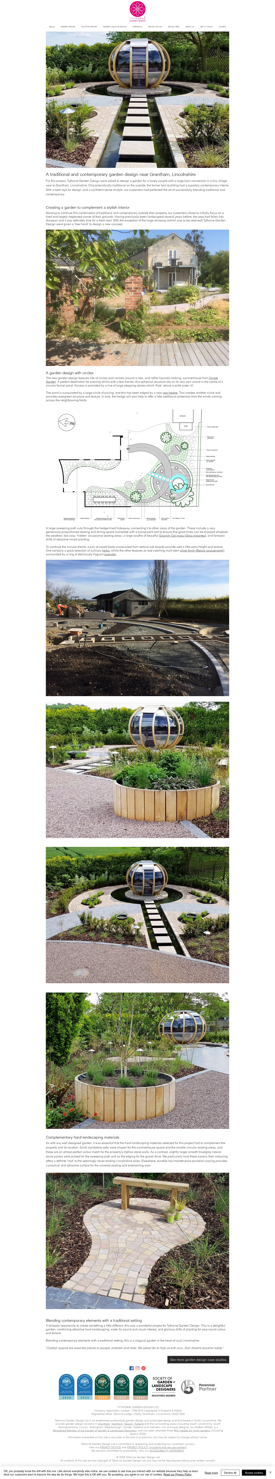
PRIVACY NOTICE (110, 1447)
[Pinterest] (143, 1368)
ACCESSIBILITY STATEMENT (166, 1450)
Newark (128, 1423)
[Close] (270, 1472)
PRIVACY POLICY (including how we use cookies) (157, 1447)
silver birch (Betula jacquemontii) (202, 550)
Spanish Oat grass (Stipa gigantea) (182, 535)
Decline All (230, 1473)
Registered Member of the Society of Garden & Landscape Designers (95, 1430)
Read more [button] (211, 1473)
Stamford (117, 1423)
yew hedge (170, 393)
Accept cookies (254, 1473)
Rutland (139, 1423)
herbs (106, 550)
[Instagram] (137, 1368)
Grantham (104, 1423)
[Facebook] (131, 1368)
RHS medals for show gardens (192, 1430)
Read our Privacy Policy (178, 1474)
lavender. (110, 554)
